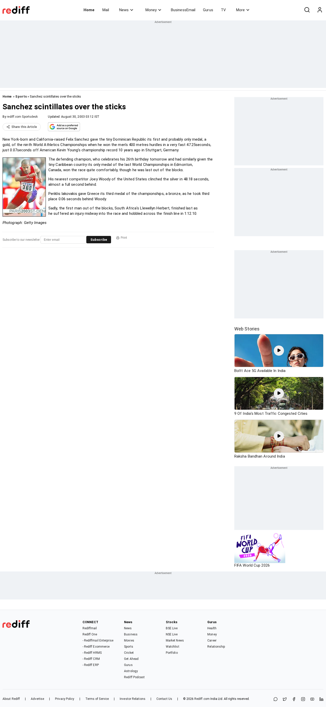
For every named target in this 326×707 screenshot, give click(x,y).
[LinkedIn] (321, 699)
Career (211, 640)
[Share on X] (285, 699)
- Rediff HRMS (92, 653)
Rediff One (90, 634)
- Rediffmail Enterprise (98, 640)
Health (211, 628)
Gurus (208, 10)
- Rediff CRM (91, 659)
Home (89, 10)
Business (131, 634)
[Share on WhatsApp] (276, 699)
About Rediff (11, 699)
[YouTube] (312, 699)
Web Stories (247, 328)
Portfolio (172, 653)
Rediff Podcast (134, 677)
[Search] (307, 10)
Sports (21, 96)
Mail (105, 10)
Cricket (129, 653)
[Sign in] (319, 10)
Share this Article (24, 127)
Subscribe (98, 240)
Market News (175, 640)
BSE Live (172, 628)
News (124, 10)
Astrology (131, 671)
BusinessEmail (183, 10)
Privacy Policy (64, 699)
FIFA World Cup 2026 (252, 565)
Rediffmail (90, 628)
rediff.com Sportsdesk (22, 116)
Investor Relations (132, 699)
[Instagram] (303, 699)
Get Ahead (131, 659)
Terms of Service (97, 699)
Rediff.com (202, 699)
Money (151, 10)
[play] (279, 350)
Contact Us (164, 699)
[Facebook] (294, 699)
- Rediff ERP (91, 665)
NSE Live (172, 634)
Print (124, 237)
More (240, 10)
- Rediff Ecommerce (96, 646)
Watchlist (172, 646)
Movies (129, 640)
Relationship (216, 646)
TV (223, 10)
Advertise (37, 699)
